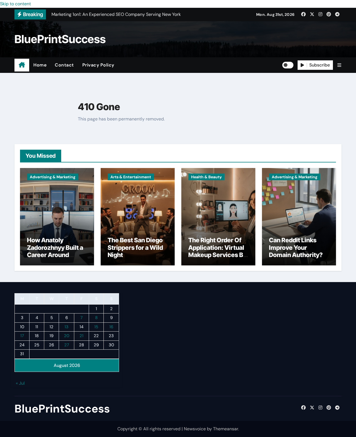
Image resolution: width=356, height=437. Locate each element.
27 (66, 345)
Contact (64, 65)
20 (66, 336)
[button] (339, 65)
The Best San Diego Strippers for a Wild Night (135, 247)
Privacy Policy (98, 65)
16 (111, 327)
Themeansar (225, 429)
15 (96, 327)
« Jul (20, 383)
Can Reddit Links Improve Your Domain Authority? (296, 247)
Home (39, 65)
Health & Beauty (206, 176)
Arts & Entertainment (130, 176)
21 (81, 336)
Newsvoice (195, 429)
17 (22, 336)
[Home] (21, 65)
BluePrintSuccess (60, 39)
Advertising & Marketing (52, 176)
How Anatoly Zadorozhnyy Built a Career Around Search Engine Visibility (55, 254)
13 (66, 327)
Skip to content (15, 4)
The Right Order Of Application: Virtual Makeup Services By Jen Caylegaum (217, 251)
